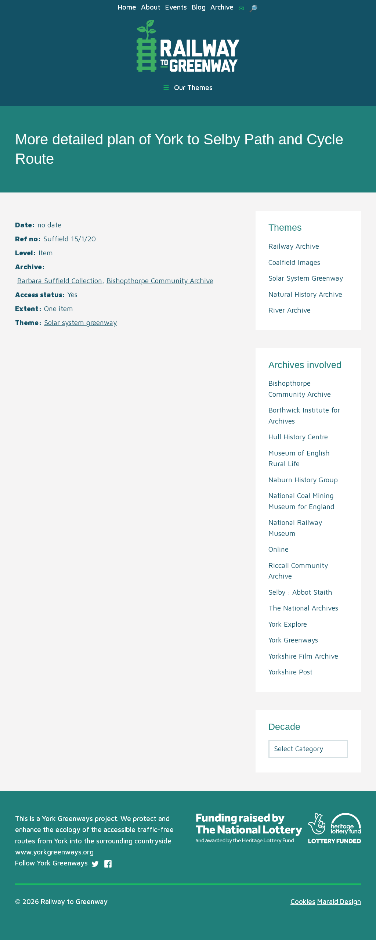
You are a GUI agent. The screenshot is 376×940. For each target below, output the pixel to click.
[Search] (253, 8)
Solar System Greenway (305, 278)
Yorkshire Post (290, 672)
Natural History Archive (305, 294)
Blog (199, 7)
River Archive (289, 310)
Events (176, 7)
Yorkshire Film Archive (303, 656)
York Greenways (293, 640)
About (150, 7)
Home (127, 7)
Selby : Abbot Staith (300, 592)
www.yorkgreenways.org (54, 852)
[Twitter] (95, 864)
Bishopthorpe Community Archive (159, 281)
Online (278, 549)
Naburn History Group (303, 480)
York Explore (287, 624)
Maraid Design (339, 901)
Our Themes (188, 87)
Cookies (302, 901)
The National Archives (303, 608)
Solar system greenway (80, 322)
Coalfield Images (294, 262)
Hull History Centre (298, 437)
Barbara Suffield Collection (59, 281)
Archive (222, 7)
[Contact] (241, 8)
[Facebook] (108, 864)
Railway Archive (293, 246)
